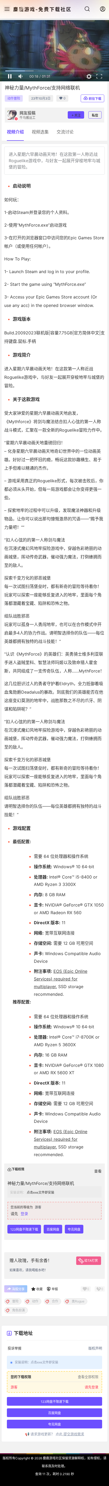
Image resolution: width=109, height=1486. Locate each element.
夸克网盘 (74, 1229)
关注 (77, 115)
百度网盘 (53, 1229)
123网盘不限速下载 (24, 1229)
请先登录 (91, 1387)
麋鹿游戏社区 (52, 1458)
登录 (24, 1213)
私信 (95, 115)
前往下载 (95, 99)
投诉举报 (14, 1348)
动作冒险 (13, 98)
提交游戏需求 (73, 1434)
